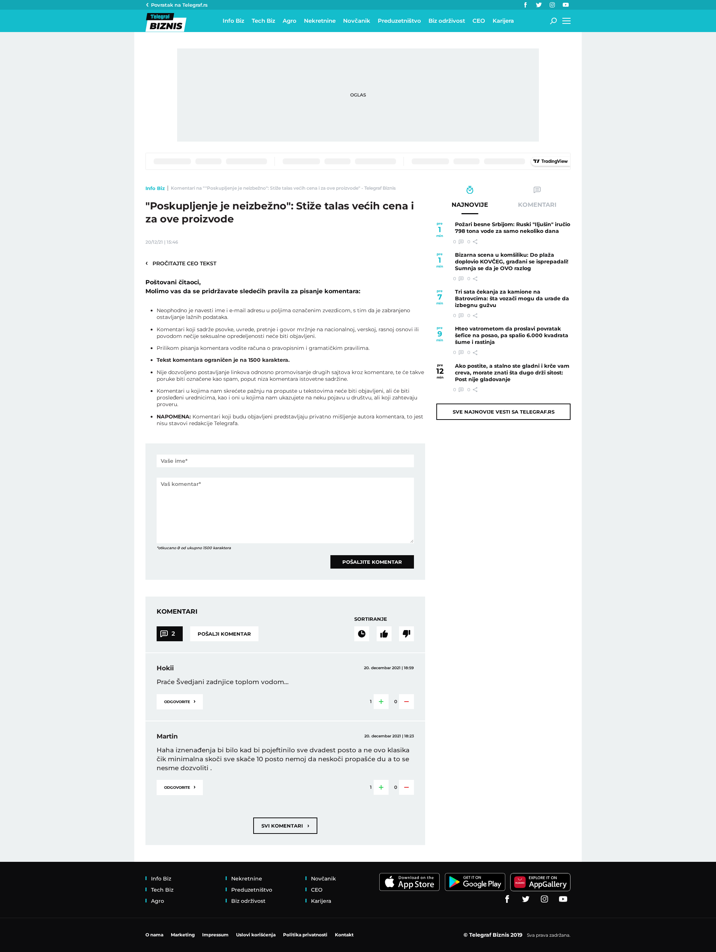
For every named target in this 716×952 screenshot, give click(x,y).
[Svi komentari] (361, 633)
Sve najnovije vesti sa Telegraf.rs (504, 412)
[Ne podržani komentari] (406, 633)
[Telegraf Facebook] (525, 5)
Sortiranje (370, 619)
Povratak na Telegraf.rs (179, 5)
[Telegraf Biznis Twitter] (539, 5)
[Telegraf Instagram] (552, 5)
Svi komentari (285, 825)
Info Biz (155, 188)
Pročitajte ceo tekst (180, 263)
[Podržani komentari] (384, 633)
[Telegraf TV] (566, 5)
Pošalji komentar (224, 634)
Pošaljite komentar (372, 562)
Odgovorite (179, 701)
